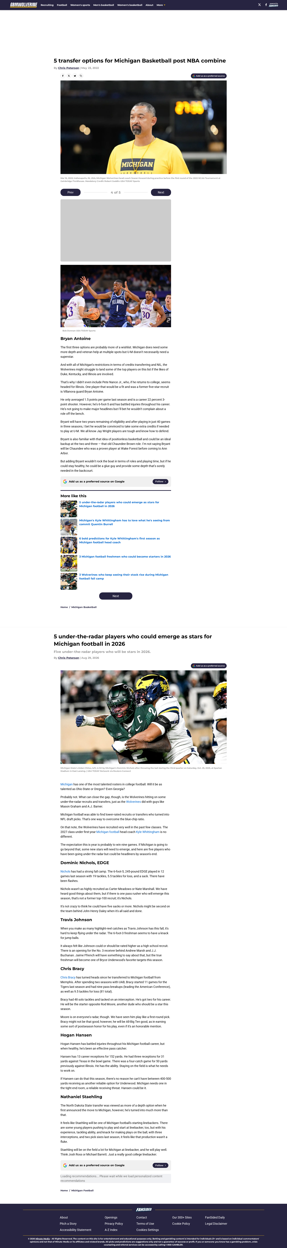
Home (64, 607)
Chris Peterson (68, 68)
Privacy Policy (114, 1223)
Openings (111, 1217)
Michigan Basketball (84, 607)
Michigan (66, 784)
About (149, 5)
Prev (71, 192)
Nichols (65, 871)
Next (161, 192)
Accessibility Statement (75, 1230)
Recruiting (47, 5)
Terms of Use (145, 1223)
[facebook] (266, 4)
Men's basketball (103, 5)
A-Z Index (111, 1230)
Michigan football (107, 832)
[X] (259, 4)
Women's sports (80, 5)
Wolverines (133, 801)
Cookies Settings (147, 1230)
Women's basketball (129, 5)
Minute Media (43, 1238)
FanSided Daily (215, 1217)
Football (62, 5)
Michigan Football (82, 1190)
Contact (141, 1217)
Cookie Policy (181, 1223)
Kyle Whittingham (148, 832)
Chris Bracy (68, 977)
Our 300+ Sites (182, 1217)
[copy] (81, 75)
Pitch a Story (68, 1223)
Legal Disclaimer (216, 1223)
